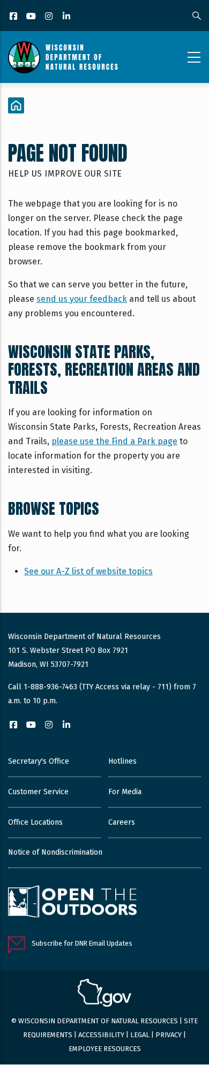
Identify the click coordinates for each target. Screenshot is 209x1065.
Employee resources (105, 1049)
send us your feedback (81, 299)
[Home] (63, 57)
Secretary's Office (38, 761)
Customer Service (38, 791)
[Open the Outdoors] (72, 903)
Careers (121, 822)
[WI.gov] (104, 994)
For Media (124, 791)
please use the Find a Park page (114, 441)
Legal (140, 1035)
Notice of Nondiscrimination (55, 852)
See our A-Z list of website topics (88, 571)
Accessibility (101, 1035)
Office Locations (35, 822)
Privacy (168, 1035)
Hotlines (122, 761)
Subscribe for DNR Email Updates (82, 943)
